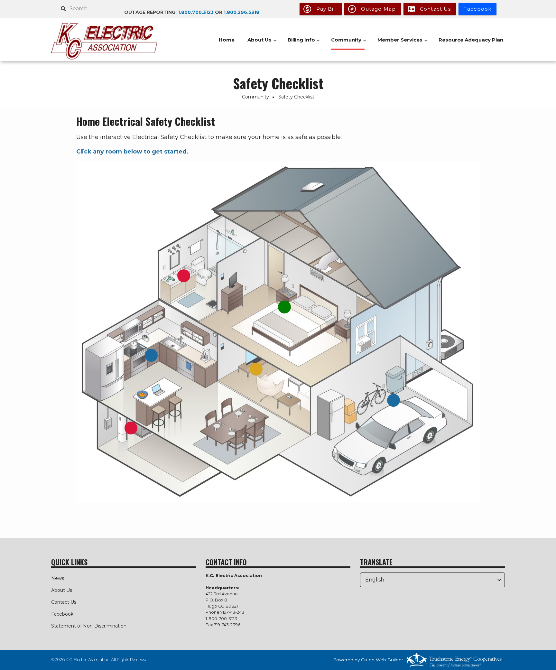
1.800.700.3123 (196, 12)
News (57, 578)
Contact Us (63, 602)
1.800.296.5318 (241, 12)
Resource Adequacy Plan (471, 40)
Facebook (62, 614)
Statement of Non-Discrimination (88, 626)
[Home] (104, 40)
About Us (61, 590)
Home (227, 40)
